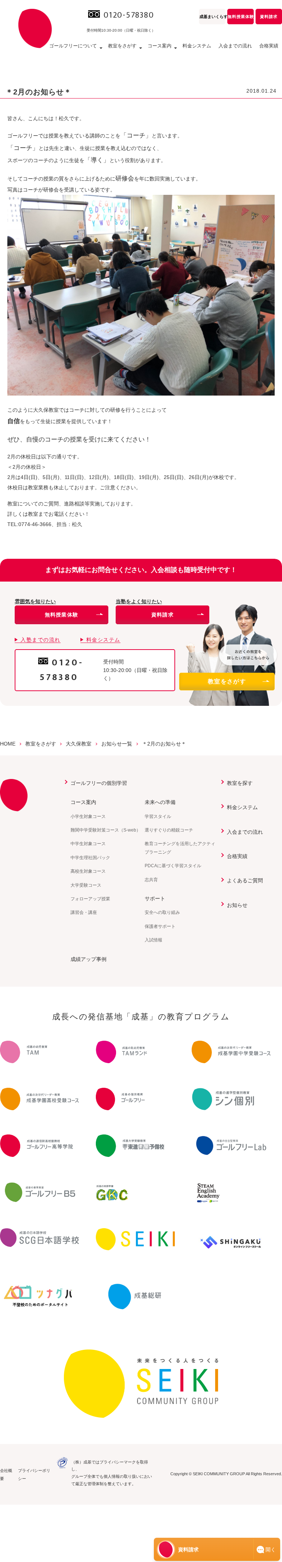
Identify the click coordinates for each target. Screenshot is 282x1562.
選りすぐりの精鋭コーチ (169, 830)
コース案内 (83, 802)
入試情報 (153, 940)
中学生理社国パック (90, 857)
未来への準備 (160, 802)
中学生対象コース (88, 843)
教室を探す (240, 783)
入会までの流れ (235, 46)
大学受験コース (85, 885)
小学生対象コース (88, 816)
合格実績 (268, 46)
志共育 (151, 879)
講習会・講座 (83, 912)
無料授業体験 (241, 16)
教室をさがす (227, 681)
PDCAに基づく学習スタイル (173, 865)
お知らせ (237, 905)
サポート (155, 898)
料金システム (196, 46)
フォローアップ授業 (90, 898)
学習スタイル (158, 816)
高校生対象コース (88, 871)
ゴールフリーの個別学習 (98, 783)
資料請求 (269, 16)
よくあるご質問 (245, 880)
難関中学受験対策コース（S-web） (105, 830)
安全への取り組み (162, 912)
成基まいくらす (212, 16)
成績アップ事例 (88, 959)
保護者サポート (160, 926)
